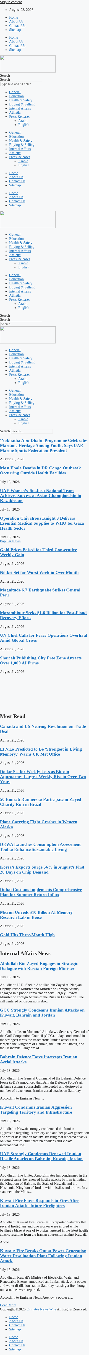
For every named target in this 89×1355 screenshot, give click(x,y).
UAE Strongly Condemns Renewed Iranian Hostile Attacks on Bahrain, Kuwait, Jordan (41, 1156)
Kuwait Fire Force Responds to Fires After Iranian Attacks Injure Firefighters (39, 1203)
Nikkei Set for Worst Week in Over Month (39, 572)
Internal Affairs (20, 108)
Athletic (15, 112)
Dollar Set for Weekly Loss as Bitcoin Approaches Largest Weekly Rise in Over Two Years (43, 776)
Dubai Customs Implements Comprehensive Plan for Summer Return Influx (41, 892)
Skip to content (11, 2)
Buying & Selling (21, 104)
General (15, 92)
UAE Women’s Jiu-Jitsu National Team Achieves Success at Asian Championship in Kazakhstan (40, 495)
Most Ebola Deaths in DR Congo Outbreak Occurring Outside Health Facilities (40, 470)
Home (13, 17)
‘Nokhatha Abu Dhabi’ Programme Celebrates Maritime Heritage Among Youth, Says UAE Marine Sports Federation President (43, 445)
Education (16, 96)
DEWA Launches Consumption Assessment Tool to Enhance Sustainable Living (40, 847)
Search (5, 75)
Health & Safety (20, 100)
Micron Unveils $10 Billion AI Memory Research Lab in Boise (36, 915)
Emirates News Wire (41, 1309)
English (23, 125)
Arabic (23, 121)
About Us (16, 21)
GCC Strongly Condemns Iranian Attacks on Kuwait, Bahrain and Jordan (42, 1012)
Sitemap (15, 30)
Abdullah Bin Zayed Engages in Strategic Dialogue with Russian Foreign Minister (39, 966)
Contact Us (17, 26)
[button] (8, 1305)
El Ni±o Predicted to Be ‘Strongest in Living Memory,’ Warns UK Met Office (41, 751)
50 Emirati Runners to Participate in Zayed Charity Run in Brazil (40, 802)
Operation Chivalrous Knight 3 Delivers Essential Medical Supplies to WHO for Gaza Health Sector (42, 523)
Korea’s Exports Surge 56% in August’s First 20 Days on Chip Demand (42, 869)
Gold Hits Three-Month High (27, 934)
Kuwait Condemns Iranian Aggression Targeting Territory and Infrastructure (36, 1110)
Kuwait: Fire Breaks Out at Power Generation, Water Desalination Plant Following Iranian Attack (44, 1255)
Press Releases (19, 116)
